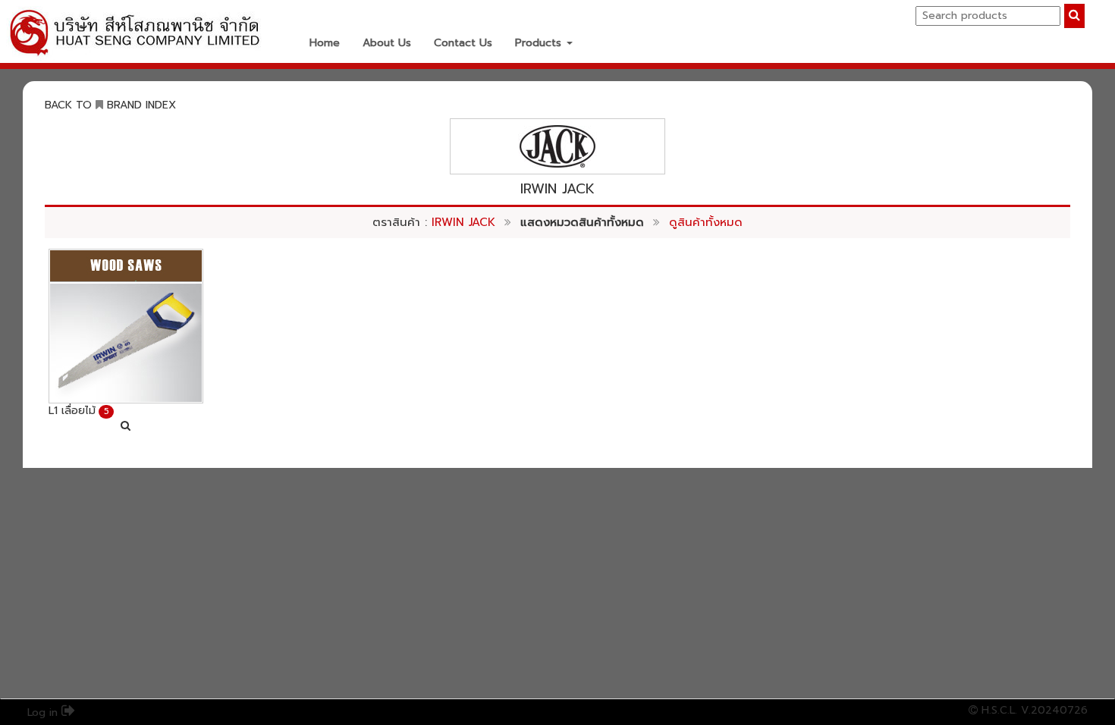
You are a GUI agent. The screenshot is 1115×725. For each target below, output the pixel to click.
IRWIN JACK (463, 222)
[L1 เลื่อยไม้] (126, 326)
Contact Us (463, 43)
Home (324, 43)
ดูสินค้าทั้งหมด (706, 222)
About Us (387, 43)
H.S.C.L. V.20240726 (1033, 710)
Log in (44, 712)
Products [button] (540, 43)
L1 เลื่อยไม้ (72, 411)
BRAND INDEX (141, 105)
